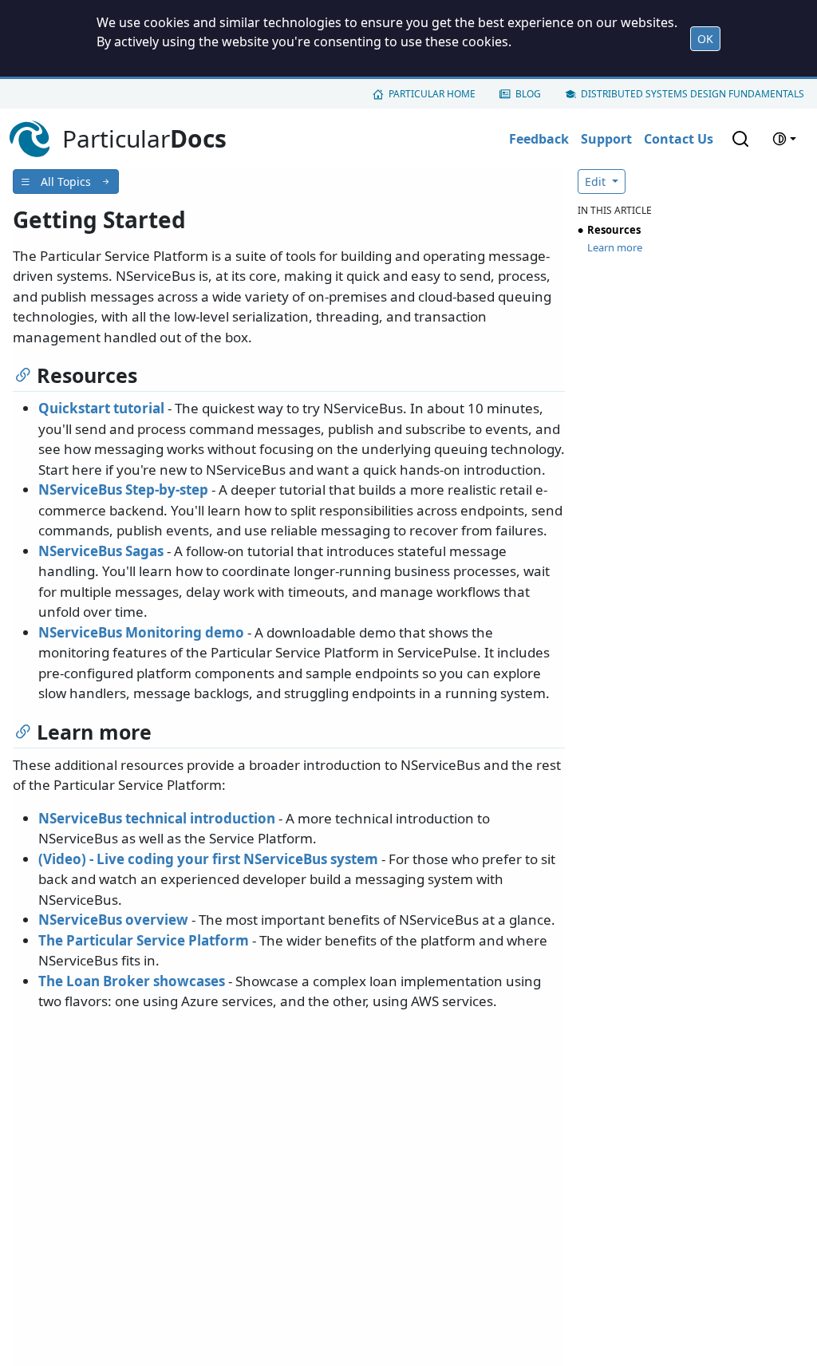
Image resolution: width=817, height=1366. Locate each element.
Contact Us (678, 139)
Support (606, 139)
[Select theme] (784, 138)
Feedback (539, 139)
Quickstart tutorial (101, 408)
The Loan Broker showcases (131, 981)
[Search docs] (740, 139)
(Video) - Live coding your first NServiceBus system (208, 859)
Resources (614, 230)
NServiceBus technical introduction (156, 818)
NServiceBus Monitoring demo (141, 632)
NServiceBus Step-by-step (123, 489)
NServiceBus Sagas (101, 551)
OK (705, 38)
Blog (528, 94)
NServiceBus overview (113, 919)
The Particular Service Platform (143, 940)
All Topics (66, 181)
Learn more (614, 247)
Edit (597, 181)
